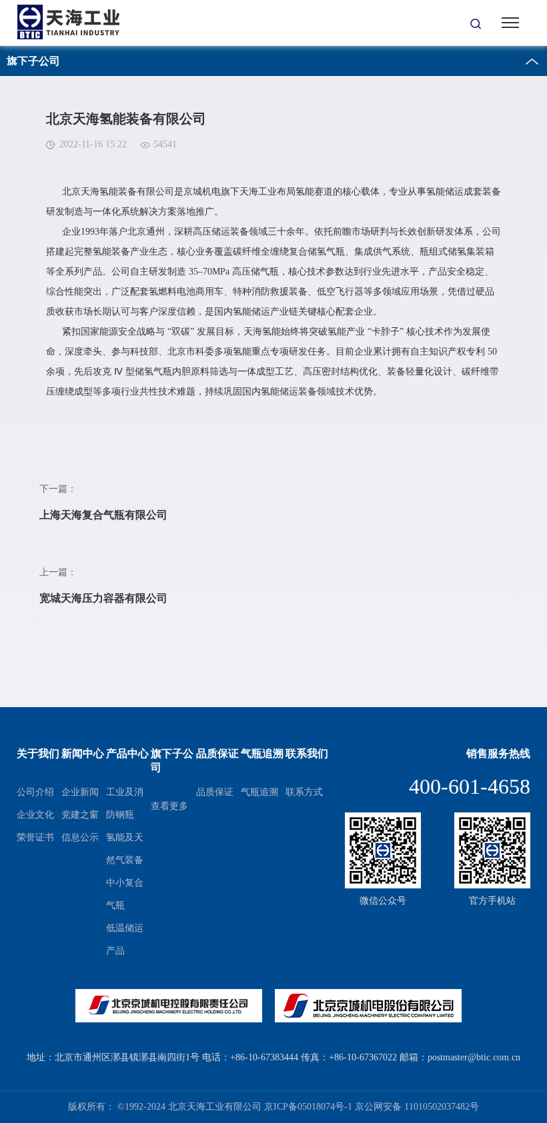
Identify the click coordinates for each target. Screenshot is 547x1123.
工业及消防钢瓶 (124, 803)
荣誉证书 (35, 837)
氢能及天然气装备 (124, 848)
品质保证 (214, 792)
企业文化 (35, 815)
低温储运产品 (124, 939)
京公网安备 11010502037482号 (417, 1107)
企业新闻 (80, 792)
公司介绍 (35, 792)
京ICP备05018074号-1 (308, 1107)
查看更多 (169, 806)
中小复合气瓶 (124, 894)
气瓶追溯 (259, 792)
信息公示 (80, 837)
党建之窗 (80, 815)
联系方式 (304, 792)
